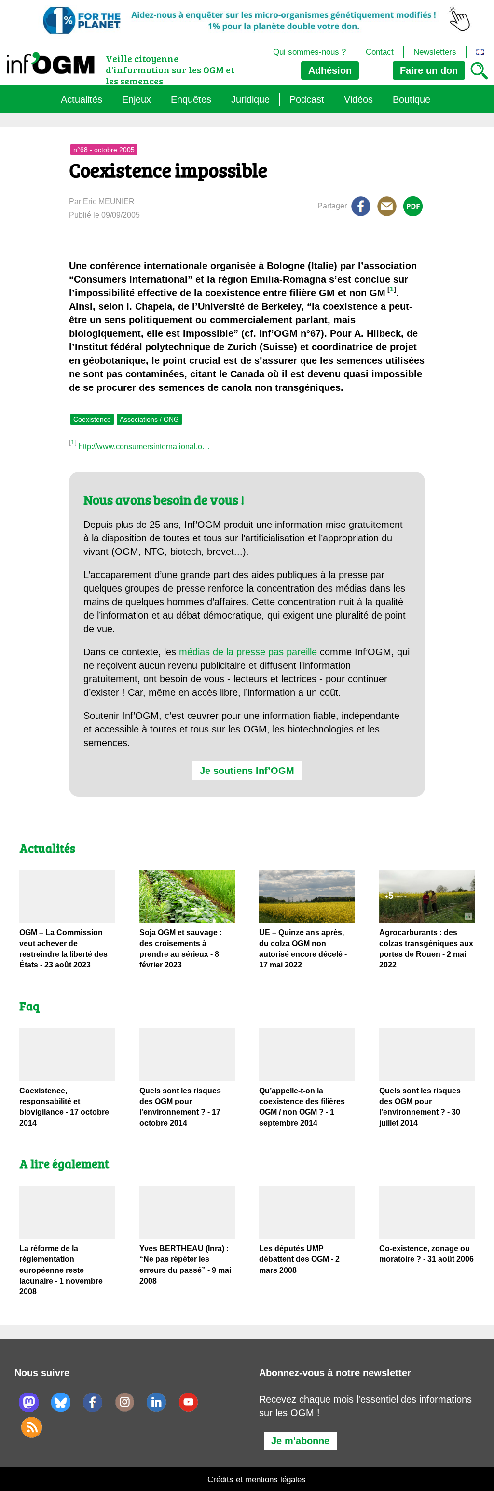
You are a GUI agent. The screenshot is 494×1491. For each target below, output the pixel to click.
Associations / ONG (149, 419)
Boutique (411, 99)
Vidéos (358, 99)
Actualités (81, 99)
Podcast (306, 99)
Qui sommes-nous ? (309, 51)
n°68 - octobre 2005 (104, 149)
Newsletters (434, 51)
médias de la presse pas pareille (248, 652)
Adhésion (330, 70)
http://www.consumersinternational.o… (144, 446)
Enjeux (136, 99)
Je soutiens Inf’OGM (247, 770)
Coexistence (92, 419)
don (429, 70)
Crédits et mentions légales (256, 1479)
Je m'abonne (300, 1441)
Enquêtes (191, 99)
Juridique (250, 99)
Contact (380, 51)
